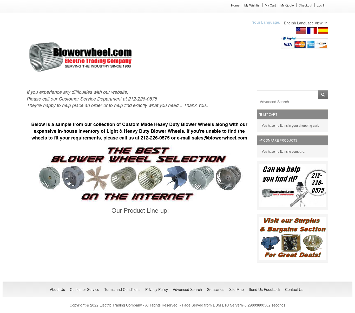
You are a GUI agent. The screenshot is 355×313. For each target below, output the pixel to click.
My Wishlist (252, 5)
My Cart (270, 5)
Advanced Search (274, 101)
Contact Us (294, 289)
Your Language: (266, 22)
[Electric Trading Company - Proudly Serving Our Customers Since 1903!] (292, 238)
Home (235, 5)
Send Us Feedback (264, 289)
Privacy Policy (156, 289)
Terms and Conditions (122, 289)
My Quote (287, 5)
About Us (57, 289)
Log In (321, 5)
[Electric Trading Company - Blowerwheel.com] (81, 57)
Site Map (236, 289)
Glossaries (215, 289)
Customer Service (84, 289)
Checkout (305, 5)
